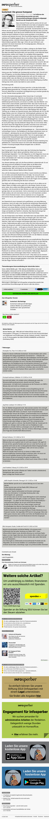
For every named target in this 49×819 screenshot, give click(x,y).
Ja (4, 317)
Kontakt (35, 816)
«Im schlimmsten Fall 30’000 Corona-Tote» (15, 625)
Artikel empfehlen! (8, 289)
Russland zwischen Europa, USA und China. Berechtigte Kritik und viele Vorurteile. (17, 656)
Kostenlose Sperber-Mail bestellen (25, 293)
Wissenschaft (12, 642)
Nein (9, 317)
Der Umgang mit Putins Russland (14, 651)
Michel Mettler (20, 14)
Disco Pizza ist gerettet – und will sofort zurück (15, 806)
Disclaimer (40, 816)
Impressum (46, 816)
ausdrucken (25, 289)
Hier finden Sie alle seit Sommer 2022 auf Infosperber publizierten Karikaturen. (17, 637)
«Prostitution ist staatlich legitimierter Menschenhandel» (17, 795)
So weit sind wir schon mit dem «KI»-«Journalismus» (17, 623)
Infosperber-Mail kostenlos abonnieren (23, 816)
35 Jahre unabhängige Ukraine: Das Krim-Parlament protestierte (20, 621)
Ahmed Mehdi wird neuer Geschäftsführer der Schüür (16, 809)
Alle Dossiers (44, 660)
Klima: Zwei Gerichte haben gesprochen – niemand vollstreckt (20, 671)
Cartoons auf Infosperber (15, 634)
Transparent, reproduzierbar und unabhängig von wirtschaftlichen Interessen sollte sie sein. (17, 646)
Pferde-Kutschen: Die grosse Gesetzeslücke (15, 627)
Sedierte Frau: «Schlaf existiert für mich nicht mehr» (16, 798)
